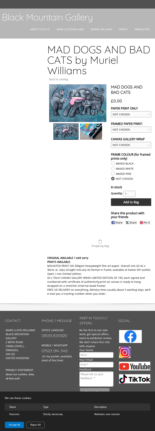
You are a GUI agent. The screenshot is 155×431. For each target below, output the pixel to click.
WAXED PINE (123, 174)
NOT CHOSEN (124, 178)
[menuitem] (40, 33)
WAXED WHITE (125, 168)
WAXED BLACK (125, 163)
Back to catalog (58, 79)
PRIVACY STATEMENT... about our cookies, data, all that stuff (20, 374)
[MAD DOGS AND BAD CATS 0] (65, 132)
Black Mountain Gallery (47, 17)
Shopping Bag (100, 246)
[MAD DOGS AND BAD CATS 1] (91, 132)
